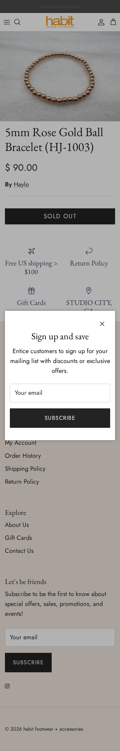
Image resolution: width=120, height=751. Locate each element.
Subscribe (60, 418)
